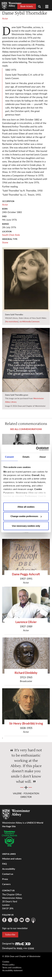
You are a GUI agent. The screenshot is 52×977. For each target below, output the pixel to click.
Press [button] (5, 879)
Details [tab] (26, 456)
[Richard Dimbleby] (26, 655)
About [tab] (42, 456)
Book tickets (26, 6)
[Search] (40, 7)
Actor (5, 18)
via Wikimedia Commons (29, 322)
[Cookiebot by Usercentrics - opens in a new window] (37, 449)
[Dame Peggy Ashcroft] (26, 557)
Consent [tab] (9, 456)
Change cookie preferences (24, 516)
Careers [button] (6, 884)
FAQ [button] (4, 863)
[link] (23, 943)
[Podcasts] (33, 920)
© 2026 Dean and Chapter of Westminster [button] (21, 956)
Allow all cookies (26, 506)
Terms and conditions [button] (11, 968)
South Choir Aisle (11, 235)
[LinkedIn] (27, 920)
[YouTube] (21, 920)
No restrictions (12, 322)
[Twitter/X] (10, 920)
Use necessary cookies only (26, 525)
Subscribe (10, 934)
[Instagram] (16, 920)
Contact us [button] (7, 873)
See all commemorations (26, 429)
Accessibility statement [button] (12, 971)
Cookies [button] (5, 962)
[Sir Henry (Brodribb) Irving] (26, 706)
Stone (5, 242)
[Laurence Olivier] (26, 605)
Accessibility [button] (8, 868)
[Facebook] (4, 920)
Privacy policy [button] (8, 965)
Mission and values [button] (11, 858)
